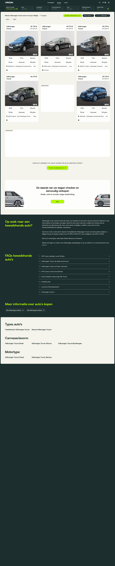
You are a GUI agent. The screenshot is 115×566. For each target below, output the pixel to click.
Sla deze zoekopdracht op (72, 15)
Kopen (59, 2)
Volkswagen (10, 26)
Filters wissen (87, 15)
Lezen (66, 2)
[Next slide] (36, 54)
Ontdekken (50, 2)
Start (57, 201)
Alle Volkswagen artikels (13, 310)
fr (103, 2)
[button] (102, 15)
